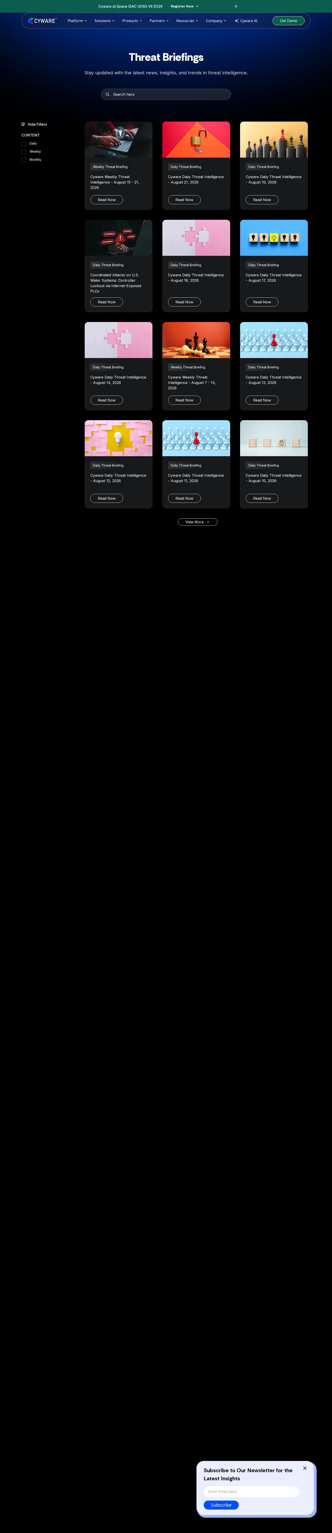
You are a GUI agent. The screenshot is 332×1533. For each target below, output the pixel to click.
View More (194, 521)
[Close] (305, 1468)
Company (214, 20)
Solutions (103, 20)
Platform (75, 20)
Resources (185, 20)
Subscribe (221, 1505)
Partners (157, 20)
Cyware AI (248, 20)
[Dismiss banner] (236, 6)
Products (130, 20)
